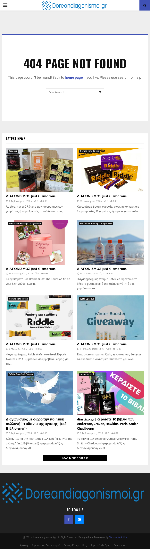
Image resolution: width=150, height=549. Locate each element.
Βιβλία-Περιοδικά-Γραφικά (21, 374)
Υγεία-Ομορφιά (87, 299)
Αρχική (24, 545)
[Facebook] (68, 519)
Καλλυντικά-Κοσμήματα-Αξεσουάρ (25, 224)
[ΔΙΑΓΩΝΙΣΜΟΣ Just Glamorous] (39, 170)
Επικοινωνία (120, 545)
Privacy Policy (71, 545)
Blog (84, 545)
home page (74, 77)
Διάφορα (13, 151)
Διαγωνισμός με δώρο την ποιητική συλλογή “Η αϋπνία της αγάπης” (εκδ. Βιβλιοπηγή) (36, 424)
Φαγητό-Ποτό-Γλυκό (89, 151)
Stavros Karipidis (118, 537)
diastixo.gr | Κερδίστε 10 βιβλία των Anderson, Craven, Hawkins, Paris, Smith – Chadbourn (109, 424)
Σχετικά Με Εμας (100, 545)
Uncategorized (87, 374)
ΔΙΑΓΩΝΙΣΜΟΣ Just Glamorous (30, 196)
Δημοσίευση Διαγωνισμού (45, 545)
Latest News (15, 138)
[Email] (79, 519)
